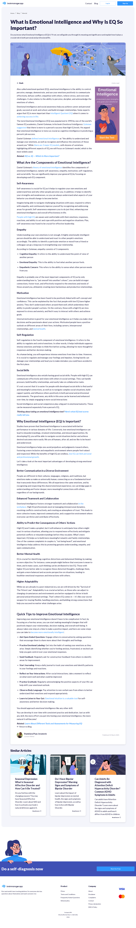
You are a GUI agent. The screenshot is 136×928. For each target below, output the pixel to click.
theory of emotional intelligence (47, 167)
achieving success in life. (28, 116)
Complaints (92, 897)
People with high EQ (26, 217)
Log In (108, 3)
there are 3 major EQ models (47, 145)
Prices (63, 891)
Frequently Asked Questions (70, 897)
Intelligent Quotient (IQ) (61, 113)
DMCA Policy (92, 907)
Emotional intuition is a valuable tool (61, 698)
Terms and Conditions (68, 894)
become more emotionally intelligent (47, 632)
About (90, 891)
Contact (88, 3)
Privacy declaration (94, 904)
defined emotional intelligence (46, 138)
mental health (39, 329)
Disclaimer (91, 894)
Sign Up (125, 3)
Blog (96, 3)
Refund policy (65, 901)
